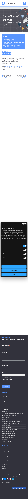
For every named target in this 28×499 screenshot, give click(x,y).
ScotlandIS (4, 419)
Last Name (4, 359)
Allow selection (14, 270)
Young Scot (4, 439)
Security (3, 466)
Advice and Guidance (7, 454)
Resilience (4, 464)
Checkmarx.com (22, 166)
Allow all (14, 266)
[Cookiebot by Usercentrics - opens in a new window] (21, 224)
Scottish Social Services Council (9, 429)
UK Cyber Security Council (8, 437)
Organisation (5, 365)
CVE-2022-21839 (7, 111)
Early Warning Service (9, 325)
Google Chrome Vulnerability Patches (11, 45)
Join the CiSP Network (8, 46)
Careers (3, 447)
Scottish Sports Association (8, 431)
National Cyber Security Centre (9, 415)
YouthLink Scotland (6, 441)
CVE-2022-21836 (7, 115)
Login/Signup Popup (7, 201)
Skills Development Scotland (8, 433)
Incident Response (6, 456)
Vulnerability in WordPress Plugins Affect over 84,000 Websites (13, 43)
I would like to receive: (7, 377)
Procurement (5, 462)
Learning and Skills (6, 451)
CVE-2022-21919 (7, 104)
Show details (21, 263)
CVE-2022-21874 (7, 108)
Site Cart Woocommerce (8, 203)
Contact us (4, 474)
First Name (4, 352)
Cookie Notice (19, 474)
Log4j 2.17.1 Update (7, 40)
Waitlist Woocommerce (8, 205)
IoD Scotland (5, 409)
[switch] (25, 250)
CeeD (3, 399)
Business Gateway (6, 396)
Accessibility (16, 476)
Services (4, 468)
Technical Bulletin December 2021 (7, 76)
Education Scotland (6, 403)
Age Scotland (5, 394)
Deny (14, 274)
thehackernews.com (15, 214)
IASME (3, 407)
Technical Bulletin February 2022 (21, 76)
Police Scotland (5, 417)
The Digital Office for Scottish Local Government (13, 413)
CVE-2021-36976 (7, 117)
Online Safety (5, 460)
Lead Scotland (5, 411)
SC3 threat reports (7, 379)
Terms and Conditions (7, 476)
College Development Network (9, 401)
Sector (3, 372)
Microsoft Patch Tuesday (8, 39)
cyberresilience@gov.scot (15, 286)
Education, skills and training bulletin (12, 383)
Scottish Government (6, 427)
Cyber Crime (4, 449)
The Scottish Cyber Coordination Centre (11, 423)
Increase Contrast (18, 488)
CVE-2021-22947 (7, 120)
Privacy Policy (11, 474)
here (22, 282)
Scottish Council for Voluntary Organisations (12, 421)
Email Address (6, 346)
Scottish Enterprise (6, 425)
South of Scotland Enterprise (8, 435)
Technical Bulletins (6, 53)
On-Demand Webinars (7, 458)
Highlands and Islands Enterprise (9, 405)
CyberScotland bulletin (8, 381)
